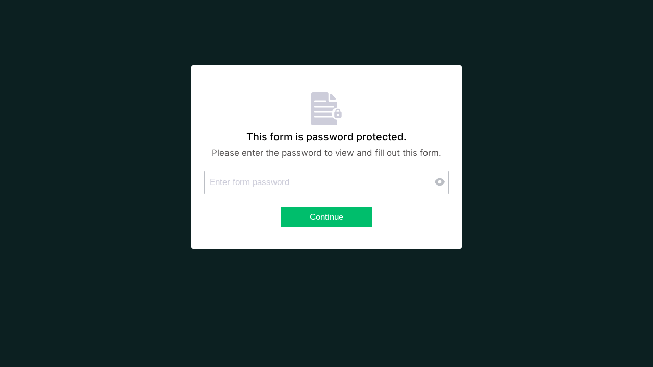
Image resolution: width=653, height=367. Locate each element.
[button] (441, 182)
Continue (326, 217)
